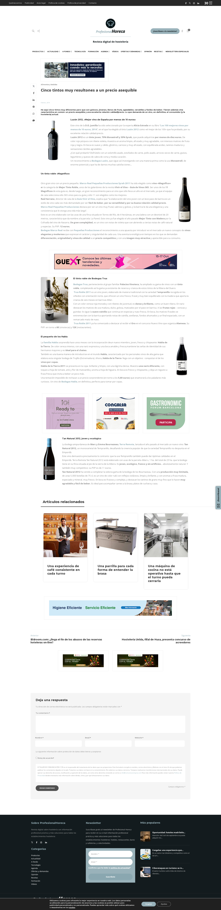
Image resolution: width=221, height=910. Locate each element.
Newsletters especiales (177, 51)
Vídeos (115, 51)
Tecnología (80, 51)
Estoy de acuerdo (46, 758)
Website (139, 738)
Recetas (158, 51)
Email (88, 738)
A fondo (66, 51)
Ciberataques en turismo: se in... (168, 868)
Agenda (104, 51)
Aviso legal (41, 3)
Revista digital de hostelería (110, 41)
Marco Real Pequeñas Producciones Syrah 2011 (105, 183)
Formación (93, 51)
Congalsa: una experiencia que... (167, 850)
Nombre (39, 738)
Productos (37, 51)
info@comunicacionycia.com (131, 773)
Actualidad (52, 51)
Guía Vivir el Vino (85, 198)
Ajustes (164, 904)
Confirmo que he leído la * (109, 868)
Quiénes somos (15, 3)
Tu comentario (43, 713)
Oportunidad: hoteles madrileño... (168, 832)
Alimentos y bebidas (49, 85)
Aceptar (148, 904)
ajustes (72, 907)
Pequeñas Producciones (87, 230)
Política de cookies (56, 3)
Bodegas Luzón (100, 160)
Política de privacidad (77, 3)
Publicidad (29, 3)
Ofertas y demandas (130, 51)
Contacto (93, 3)
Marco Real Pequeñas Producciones (60, 206)
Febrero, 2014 (45, 103)
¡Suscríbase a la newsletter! (165, 31)
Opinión (148, 51)
